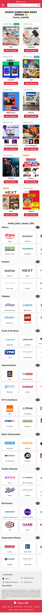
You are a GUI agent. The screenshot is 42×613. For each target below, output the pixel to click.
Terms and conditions (26, 610)
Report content (14, 610)
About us (11, 607)
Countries (37, 607)
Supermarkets (29, 578)
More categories (7, 585)
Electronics (28, 582)
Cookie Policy (18, 607)
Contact (4, 607)
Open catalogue (11, 50)
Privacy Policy (28, 607)
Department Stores (11, 582)
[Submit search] (38, 5)
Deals (7, 578)
